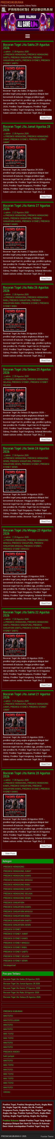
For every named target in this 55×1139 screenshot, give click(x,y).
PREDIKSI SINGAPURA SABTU (17, 920)
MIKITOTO (8, 1016)
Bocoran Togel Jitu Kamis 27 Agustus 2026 (26, 207)
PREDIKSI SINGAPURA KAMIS (17, 907)
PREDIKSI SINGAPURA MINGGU (18, 911)
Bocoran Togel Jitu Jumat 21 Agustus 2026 (26, 695)
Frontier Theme (47, 1136)
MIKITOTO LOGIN (11, 1020)
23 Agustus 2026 (21, 537)
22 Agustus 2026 (21, 619)
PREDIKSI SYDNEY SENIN (15, 961)
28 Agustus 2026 (21, 133)
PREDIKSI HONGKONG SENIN (17, 898)
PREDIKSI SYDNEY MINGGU (16, 549)
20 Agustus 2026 (21, 780)
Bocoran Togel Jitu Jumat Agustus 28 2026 (26, 128)
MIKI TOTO (8, 1034)
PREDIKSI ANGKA (11, 1052)
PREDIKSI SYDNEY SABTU (15, 952)
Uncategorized (9, 965)
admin (8, 51)
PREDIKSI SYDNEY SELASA (16, 956)
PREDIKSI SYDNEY (31, 60)
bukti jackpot (8, 1056)
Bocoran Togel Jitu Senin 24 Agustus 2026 (26, 450)
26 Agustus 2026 (21, 294)
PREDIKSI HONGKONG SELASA (17, 894)
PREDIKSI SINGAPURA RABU (16, 916)
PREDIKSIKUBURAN (12, 2)
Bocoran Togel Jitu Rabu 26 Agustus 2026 (26, 289)
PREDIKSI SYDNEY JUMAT (15, 934)
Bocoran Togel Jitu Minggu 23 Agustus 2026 (27, 531)
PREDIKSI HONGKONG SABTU (17, 889)
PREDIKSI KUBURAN (12, 1011)
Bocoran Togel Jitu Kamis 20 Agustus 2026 (26, 774)
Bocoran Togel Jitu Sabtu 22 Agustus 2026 (26, 613)
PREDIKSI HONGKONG (15, 54)
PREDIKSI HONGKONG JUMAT (17, 871)
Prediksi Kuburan (11, 1120)
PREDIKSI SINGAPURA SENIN (17, 925)
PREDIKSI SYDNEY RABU (15, 947)
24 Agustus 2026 (21, 455)
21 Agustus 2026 (21, 701)
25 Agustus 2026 (21, 376)
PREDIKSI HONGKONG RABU (16, 885)
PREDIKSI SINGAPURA (21, 57)
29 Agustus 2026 (21, 51)
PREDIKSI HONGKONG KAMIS (17, 876)
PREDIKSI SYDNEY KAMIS (15, 938)
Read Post (45, 118)
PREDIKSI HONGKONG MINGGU (18, 880)
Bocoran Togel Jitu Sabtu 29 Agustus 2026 (26, 46)
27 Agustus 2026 (21, 212)
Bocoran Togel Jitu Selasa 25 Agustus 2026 (27, 371)
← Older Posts (9, 853)
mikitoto (6, 1092)
